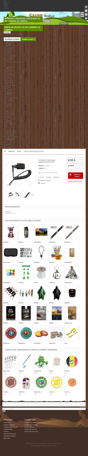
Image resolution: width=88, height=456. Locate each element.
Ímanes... (51, 371)
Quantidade (71, 165)
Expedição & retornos (9, 425)
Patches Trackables (8, 57)
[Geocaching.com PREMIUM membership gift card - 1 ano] (41, 232)
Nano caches (7, 76)
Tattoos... (21, 282)
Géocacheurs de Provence (10, 133)
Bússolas (6, 111)
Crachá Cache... (37, 391)
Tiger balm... (37, 343)
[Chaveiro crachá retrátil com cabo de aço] (56, 272)
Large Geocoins (8, 49)
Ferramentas (7, 116)
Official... (21, 242)
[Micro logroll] (10, 361)
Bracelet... (52, 262)
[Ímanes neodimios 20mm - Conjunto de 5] (56, 361)
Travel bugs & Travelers (10, 56)
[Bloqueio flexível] (41, 252)
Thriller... (6, 323)
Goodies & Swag (8, 122)
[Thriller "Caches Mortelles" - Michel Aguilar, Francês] (41, 313)
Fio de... (36, 282)
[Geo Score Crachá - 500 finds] (56, 382)
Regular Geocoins (8, 48)
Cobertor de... (68, 282)
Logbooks (6, 84)
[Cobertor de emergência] (72, 272)
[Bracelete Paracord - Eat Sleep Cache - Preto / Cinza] (56, 232)
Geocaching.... (38, 242)
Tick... (66, 343)
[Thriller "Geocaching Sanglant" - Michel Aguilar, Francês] (56, 313)
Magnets (6, 88)
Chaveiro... (52, 282)
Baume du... (6, 343)
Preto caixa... (7, 262)
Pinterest (57, 177)
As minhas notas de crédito (31, 425)
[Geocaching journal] (72, 252)
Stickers (5, 125)
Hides (5, 65)
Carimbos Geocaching (9, 113)
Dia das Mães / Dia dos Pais (10, 136)
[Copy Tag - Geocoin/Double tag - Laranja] (72, 382)
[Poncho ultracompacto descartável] (26, 293)
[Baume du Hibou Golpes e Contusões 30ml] (10, 333)
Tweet (42, 177)
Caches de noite (7, 90)
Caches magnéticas (8, 74)
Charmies (54, 446)
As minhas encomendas (30, 422)
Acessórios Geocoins (9, 114)
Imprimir (43, 183)
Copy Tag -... (67, 391)
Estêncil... (21, 262)
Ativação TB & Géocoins (10, 433)
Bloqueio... (37, 262)
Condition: (40, 168)
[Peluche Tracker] (10, 232)
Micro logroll (6, 371)
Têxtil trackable (7, 60)
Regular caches (7, 79)
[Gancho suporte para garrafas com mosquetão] (10, 293)
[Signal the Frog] (41, 361)
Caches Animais (7, 80)
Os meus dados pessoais (30, 429)
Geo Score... (67, 371)
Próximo (33, 195)
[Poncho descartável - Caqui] (41, 293)
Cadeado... (67, 302)
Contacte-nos (7, 11)
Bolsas (5, 110)
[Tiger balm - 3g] (41, 333)
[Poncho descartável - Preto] (56, 293)
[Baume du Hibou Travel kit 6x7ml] (56, 333)
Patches (5, 127)
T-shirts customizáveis (9, 101)
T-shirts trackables (8, 99)
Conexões (6, 431)
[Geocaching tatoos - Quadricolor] (10, 272)
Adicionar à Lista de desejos (75, 181)
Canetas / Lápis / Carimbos (10, 85)
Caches (7, 68)
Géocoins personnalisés (9, 436)
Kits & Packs (7, 73)
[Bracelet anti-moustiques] (56, 252)
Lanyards (6, 107)
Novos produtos (9, 139)
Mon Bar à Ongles (46, 446)
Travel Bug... (21, 391)
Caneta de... (21, 371)
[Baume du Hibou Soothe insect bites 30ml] (26, 333)
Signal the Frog (37, 371)
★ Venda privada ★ (8, 147)
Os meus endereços (29, 427)
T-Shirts (6, 96)
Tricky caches (7, 71)
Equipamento (9, 93)
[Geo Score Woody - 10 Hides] (10, 382)
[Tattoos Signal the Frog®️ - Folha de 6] (26, 272)
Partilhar (49, 177)
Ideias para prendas (10, 132)
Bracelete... (52, 242)
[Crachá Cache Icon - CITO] (41, 382)
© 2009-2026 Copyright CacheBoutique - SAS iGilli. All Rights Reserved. (44, 443)
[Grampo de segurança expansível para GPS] (10, 195)
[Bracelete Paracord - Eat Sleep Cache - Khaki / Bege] (72, 232)
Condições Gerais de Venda (10, 427)
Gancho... (6, 302)
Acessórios (8, 121)
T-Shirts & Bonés (8, 94)
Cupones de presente (9, 135)
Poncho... (21, 302)
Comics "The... (68, 323)
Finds (5, 63)
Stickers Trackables (8, 59)
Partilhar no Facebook (45, 180)
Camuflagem (7, 87)
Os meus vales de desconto (31, 431)
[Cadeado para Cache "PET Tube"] (72, 293)
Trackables (8, 45)
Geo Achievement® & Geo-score (12, 62)
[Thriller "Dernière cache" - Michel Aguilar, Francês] (10, 313)
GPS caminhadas (8, 104)
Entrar (5, 1)
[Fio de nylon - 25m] (41, 272)
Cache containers (8, 70)
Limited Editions (8, 51)
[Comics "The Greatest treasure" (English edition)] (72, 313)
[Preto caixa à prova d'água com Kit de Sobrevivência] (10, 252)
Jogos (5, 128)
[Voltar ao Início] (5, 151)
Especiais (7, 144)
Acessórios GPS (7, 105)
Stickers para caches (8, 82)
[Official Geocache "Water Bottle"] (26, 232)
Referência (41, 166)
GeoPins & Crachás (8, 124)
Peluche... (6, 242)
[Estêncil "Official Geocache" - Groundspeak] (26, 252)
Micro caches (7, 77)
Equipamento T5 (8, 118)
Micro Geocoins (7, 54)
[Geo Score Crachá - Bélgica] (72, 361)
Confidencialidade (8, 429)
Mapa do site (7, 438)
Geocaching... (68, 262)
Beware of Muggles (36, 446)
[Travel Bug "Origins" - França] (26, 382)
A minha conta (29, 420)
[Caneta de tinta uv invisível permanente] (26, 361)
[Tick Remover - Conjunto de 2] (72, 333)
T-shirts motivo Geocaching (10, 97)
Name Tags (6, 53)
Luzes (5, 108)
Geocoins (6, 46)
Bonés (5, 102)
